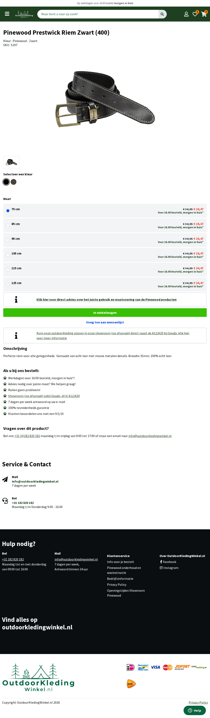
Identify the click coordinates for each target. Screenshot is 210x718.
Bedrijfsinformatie (120, 578)
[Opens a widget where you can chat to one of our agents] (194, 711)
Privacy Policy (116, 584)
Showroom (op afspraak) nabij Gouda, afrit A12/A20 (44, 396)
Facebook (169, 562)
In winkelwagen (105, 312)
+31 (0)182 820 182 (27, 436)
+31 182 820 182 (23, 503)
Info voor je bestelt (120, 562)
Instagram (170, 568)
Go (162, 14)
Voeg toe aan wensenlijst (105, 322)
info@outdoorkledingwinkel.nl (150, 436)
